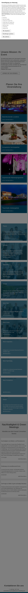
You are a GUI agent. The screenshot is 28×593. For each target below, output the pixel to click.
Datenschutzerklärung (5, 13)
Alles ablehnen (6, 36)
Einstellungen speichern (8, 33)
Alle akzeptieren (6, 30)
